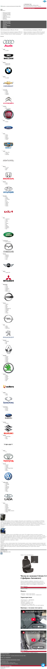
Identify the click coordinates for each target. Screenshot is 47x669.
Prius (6, 469)
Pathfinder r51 (8, 308)
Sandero (7, 361)
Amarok (7, 483)
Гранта (6, 505)
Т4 (5, 451)
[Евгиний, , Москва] (2, 533)
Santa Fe (7, 202)
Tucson (6, 205)
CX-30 (6, 257)
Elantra (6, 198)
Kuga (6, 136)
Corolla (6, 466)
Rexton (6, 410)
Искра (6, 506)
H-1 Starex (7, 199)
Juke (6, 305)
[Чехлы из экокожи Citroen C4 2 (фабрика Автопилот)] (30, 573)
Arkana (6, 356)
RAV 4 (6, 470)
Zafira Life (7, 328)
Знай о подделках (6, 16)
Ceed (6, 219)
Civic (6, 182)
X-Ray (6, 511)
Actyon (6, 407)
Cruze (6, 92)
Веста (6, 504)
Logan (6, 360)
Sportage (7, 226)
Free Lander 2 (8, 241)
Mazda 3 (7, 254)
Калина (7, 507)
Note (6, 307)
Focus (6, 134)
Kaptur (6, 359)
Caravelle (7, 484)
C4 (6, 107)
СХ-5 (6, 258)
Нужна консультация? (5, 666)
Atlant (6, 394)
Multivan (7, 487)
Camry (6, 465)
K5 (6, 222)
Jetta (6, 485)
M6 (6, 169)
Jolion (6, 168)
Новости (5, 18)
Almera (6, 304)
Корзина (2, 667)
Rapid (6, 379)
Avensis (6, 464)
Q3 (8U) (7, 50)
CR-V (6, 183)
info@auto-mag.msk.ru (4, 653)
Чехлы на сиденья (6, 12)
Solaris (6, 203)
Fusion (6, 135)
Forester (7, 423)
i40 (6, 200)
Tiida (6, 311)
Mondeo (7, 137)
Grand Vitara (7, 436)
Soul (6, 228)
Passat (6, 488)
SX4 (6, 437)
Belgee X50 (7, 63)
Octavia (6, 378)
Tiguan (6, 490)
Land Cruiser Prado (9, 468)
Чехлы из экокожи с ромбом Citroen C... (30, 652)
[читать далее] (6, 523)
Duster (6, 357)
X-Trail (6, 312)
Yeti (6, 380)
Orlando (7, 94)
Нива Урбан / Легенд (9, 510)
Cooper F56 (7, 272)
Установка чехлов (6, 13)
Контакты (5, 19)
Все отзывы (2, 550)
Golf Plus (7, 486)
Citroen (22, 554)
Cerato (6, 221)
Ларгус (6, 508)
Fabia (6, 375)
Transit (6, 139)
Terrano (6, 310)
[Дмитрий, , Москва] (2, 520)
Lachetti (7, 93)
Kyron (6, 408)
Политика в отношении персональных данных (10, 659)
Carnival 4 (7, 218)
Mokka (6, 327)
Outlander (7, 288)
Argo (6, 393)
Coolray (7, 153)
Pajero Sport (7, 290)
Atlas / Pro (7, 152)
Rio (6, 224)
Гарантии (5, 15)
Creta (6, 197)
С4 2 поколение (30, 554)
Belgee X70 (7, 64)
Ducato (6, 121)
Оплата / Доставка (7, 14)
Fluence (6, 358)
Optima (6, 223)
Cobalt (6, 90)
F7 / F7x (7, 167)
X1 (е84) (7, 77)
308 (6, 342)
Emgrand (7, 154)
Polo (6, 489)
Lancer (6, 287)
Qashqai (7, 309)
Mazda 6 (7, 255)
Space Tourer (8, 108)
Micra (6, 306)
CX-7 (6, 259)
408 (6, 343)
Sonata (6, 204)
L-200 (6, 286)
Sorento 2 (7, 227)
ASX (6, 285)
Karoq (6, 377)
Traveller (7, 341)
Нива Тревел (8, 509)
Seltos (6, 225)
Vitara (6, 438)
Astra (6, 325)
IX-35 (6, 201)
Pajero (6, 289)
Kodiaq (6, 376)
